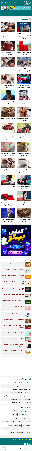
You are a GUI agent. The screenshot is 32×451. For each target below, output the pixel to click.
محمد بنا (13, 186)
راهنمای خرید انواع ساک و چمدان (24, 220)
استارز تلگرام (16, 418)
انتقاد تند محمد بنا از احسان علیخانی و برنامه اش (8, 220)
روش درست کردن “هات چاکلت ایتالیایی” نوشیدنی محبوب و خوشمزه (8, 137)
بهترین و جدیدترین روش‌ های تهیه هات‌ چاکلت (8, 53)
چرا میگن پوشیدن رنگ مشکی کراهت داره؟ (22, 382)
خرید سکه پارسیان (25, 429)
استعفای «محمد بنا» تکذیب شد (8, 103)
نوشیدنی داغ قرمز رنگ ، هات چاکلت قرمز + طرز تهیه (8, 154)
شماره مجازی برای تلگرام (24, 414)
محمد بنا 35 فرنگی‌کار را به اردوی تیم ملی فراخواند (24, 70)
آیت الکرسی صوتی (19, 432)
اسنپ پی (10, 425)
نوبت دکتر (14, 414)
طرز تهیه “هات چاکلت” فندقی (8, 118)
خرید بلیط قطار (17, 425)
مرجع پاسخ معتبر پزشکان (24, 422)
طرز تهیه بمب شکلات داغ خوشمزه (8, 86)
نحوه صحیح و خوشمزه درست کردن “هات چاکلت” (24, 119)
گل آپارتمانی (11, 432)
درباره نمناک (20, 440)
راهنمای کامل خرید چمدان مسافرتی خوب (24, 103)
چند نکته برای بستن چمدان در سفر (8, 70)
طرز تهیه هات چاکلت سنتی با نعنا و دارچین (24, 154)
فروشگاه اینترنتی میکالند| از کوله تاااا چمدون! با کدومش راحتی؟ (24, 36)
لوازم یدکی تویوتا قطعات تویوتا (9, 422)
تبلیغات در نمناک (11, 440)
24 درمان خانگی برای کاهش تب (24, 386)
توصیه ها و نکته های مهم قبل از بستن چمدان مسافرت (24, 204)
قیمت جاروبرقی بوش (25, 418)
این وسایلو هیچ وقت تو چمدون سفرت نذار (8, 35)
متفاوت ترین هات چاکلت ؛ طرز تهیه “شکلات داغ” (24, 171)
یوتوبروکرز (28, 432)
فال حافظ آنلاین (16, 429)
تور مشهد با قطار (26, 425)
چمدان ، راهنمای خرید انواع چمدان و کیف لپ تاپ (8, 204)
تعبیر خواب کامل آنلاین (18, 411)
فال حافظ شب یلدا (6, 429)
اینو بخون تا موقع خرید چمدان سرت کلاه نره (24, 53)
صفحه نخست (27, 440)
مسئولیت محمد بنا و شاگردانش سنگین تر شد (24, 86)
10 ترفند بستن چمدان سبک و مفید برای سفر (24, 187)
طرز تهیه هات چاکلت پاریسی (8, 170)
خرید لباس (27, 411)
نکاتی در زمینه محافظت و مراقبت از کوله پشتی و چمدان (24, 136)
